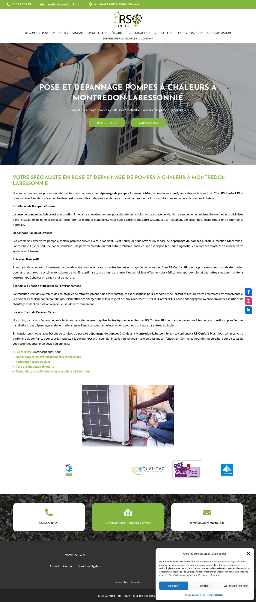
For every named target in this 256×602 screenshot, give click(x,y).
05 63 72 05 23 (106, 122)
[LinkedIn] (248, 310)
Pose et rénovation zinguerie (35, 366)
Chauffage (143, 33)
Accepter (174, 585)
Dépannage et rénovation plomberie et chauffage (48, 356)
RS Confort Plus (23, 351)
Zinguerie (162, 33)
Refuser (205, 585)
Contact (147, 38)
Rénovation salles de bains (33, 361)
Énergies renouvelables (120, 38)
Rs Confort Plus (36, 33)
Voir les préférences (236, 585)
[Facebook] (248, 292)
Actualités (60, 33)
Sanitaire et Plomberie (88, 33)
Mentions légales (215, 594)
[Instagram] (248, 301)
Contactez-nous (148, 122)
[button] (248, 553)
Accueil (54, 566)
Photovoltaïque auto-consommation (204, 33)
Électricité (119, 33)
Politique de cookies (195, 594)
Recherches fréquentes (128, 582)
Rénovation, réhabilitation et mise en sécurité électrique (53, 371)
